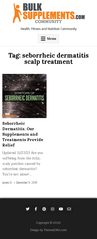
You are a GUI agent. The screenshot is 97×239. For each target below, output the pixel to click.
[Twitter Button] (27, 209)
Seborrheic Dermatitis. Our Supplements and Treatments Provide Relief (22, 134)
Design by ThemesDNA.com (48, 230)
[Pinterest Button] (44, 209)
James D (7, 182)
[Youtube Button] (60, 209)
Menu (51, 38)
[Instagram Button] (52, 209)
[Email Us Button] (69, 209)
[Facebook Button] (36, 209)
